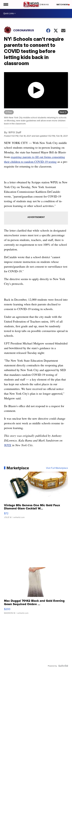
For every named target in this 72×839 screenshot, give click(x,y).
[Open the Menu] (6, 4)
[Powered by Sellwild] (63, 666)
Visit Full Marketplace (57, 468)
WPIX (7, 445)
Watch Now (62, 5)
